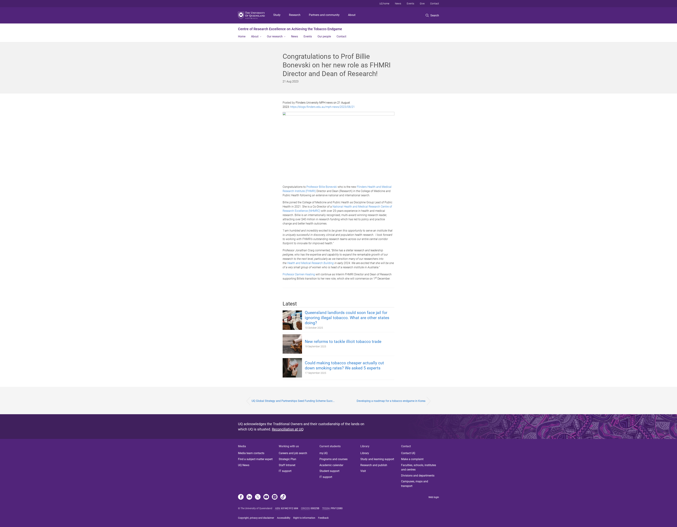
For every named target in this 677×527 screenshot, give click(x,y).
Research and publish (373, 465)
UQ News (243, 465)
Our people (324, 36)
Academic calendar (331, 465)
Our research (275, 36)
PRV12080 (337, 508)
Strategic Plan (287, 459)
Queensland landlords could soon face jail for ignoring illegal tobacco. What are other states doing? (347, 317)
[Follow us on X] (258, 497)
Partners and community (324, 15)
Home (241, 36)
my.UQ (323, 453)
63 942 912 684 (289, 508)
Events (410, 3)
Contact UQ (408, 453)
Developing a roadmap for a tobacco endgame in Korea (391, 401)
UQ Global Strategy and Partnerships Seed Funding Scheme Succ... (293, 401)
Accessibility (283, 517)
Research (294, 15)
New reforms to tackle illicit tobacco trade (343, 341)
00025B (315, 508)
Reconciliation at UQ (288, 429)
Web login (433, 497)
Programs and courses (333, 459)
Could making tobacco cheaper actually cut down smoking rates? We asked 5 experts (344, 365)
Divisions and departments (417, 475)
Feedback (323, 517)
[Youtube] (266, 497)
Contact (434, 3)
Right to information (304, 517)
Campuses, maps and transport (414, 484)
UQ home (384, 3)
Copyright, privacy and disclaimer (256, 517)
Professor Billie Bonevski (321, 186)
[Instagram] (274, 497)
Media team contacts (251, 453)
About (351, 15)
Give (422, 3)
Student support (329, 471)
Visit (363, 471)
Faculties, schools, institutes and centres (418, 467)
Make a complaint (412, 459)
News (398, 3)
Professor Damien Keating (299, 274)
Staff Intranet (287, 465)
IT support (285, 471)
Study (276, 15)
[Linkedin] (249, 497)
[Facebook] (241, 497)
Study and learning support (377, 459)
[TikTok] (283, 497)
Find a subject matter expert (255, 459)
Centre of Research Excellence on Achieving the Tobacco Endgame (290, 29)
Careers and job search (293, 453)
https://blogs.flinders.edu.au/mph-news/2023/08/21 (322, 107)
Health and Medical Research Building (310, 263)
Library (364, 453)
